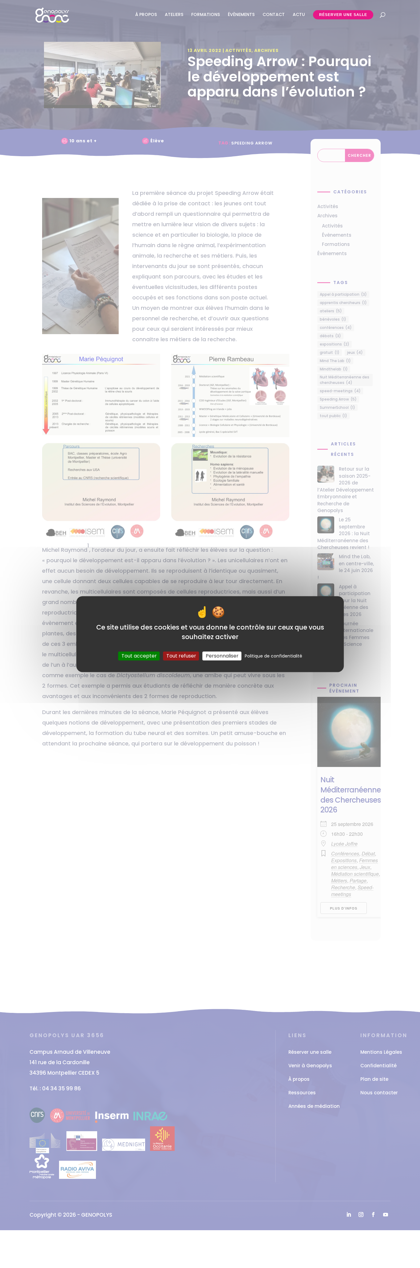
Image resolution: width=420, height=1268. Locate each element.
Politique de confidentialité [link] (273, 656)
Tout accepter (139, 655)
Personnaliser (222, 655)
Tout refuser (181, 655)
